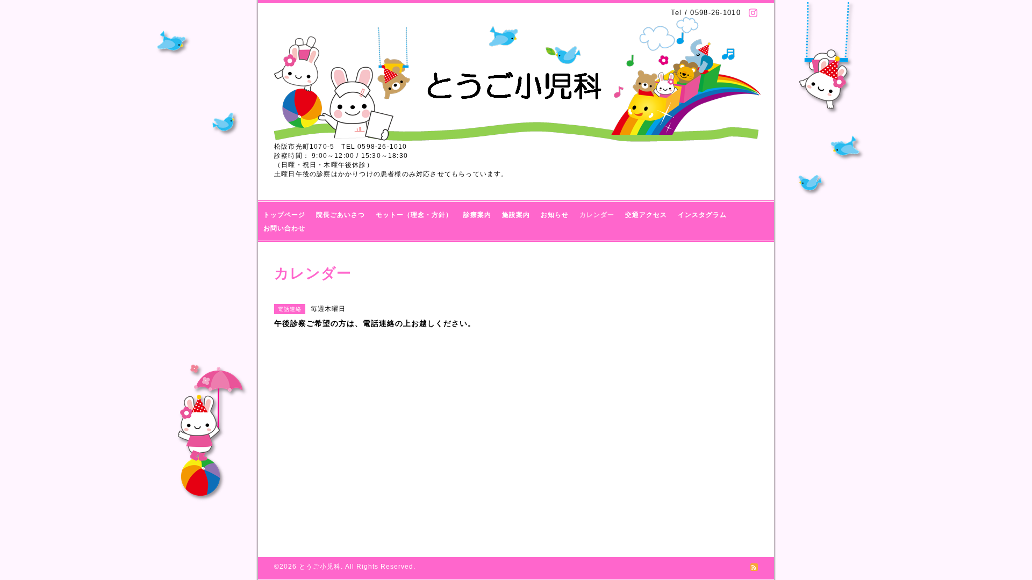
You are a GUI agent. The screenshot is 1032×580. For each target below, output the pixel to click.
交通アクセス (646, 215)
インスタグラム (702, 215)
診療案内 (477, 215)
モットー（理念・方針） (414, 215)
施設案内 (516, 215)
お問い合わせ (284, 228)
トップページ (284, 215)
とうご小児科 (320, 566)
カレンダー (596, 215)
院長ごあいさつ (340, 215)
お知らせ (555, 215)
